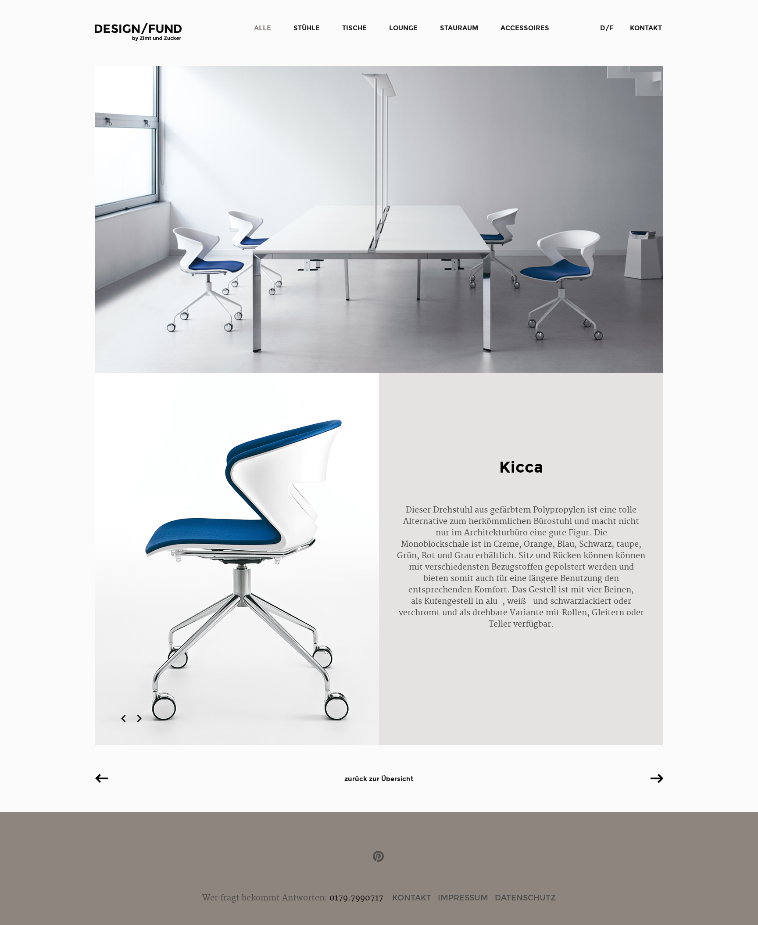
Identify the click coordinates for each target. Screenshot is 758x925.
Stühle (306, 28)
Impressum (463, 898)
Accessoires (525, 28)
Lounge (403, 28)
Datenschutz (525, 898)
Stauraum (459, 28)
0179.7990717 (356, 898)
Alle (262, 28)
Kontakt (646, 28)
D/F (606, 28)
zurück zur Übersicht (379, 779)
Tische (354, 28)
